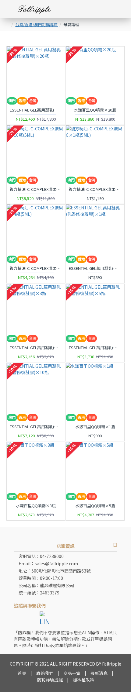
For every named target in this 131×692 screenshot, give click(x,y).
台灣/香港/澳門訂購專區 (36, 24)
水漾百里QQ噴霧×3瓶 (36, 505)
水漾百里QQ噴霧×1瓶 (95, 426)
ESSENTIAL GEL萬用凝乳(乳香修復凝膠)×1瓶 (95, 268)
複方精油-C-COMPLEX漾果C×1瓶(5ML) (95, 189)
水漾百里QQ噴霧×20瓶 (95, 110)
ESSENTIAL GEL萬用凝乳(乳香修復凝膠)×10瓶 (36, 426)
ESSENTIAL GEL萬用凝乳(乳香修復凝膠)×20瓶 (36, 110)
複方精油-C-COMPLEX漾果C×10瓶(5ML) (36, 189)
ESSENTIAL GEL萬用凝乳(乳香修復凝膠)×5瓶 (95, 347)
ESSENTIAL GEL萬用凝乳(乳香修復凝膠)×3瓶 (36, 347)
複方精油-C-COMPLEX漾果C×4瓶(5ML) (36, 268)
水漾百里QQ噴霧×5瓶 (95, 505)
